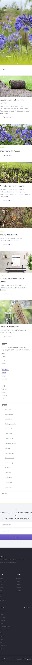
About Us (2, 581)
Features (2, 620)
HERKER (2, 147)
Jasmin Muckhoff (9, 458)
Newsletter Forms (5, 626)
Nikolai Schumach (9, 453)
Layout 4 (18, 587)
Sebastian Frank (9, 414)
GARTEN (2, 231)
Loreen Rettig (8, 433)
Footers (2, 648)
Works (1, 590)
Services (2, 587)
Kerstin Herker (8, 477)
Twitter (3, 356)
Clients (2, 623)
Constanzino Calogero (10, 443)
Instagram (4, 360)
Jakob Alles (8, 467)
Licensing (19, 659)
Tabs (1, 639)
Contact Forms (4, 630)
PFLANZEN (4, 379)
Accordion (3, 642)
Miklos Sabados (9, 438)
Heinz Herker (8, 56)
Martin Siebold (8, 429)
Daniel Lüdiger (8, 419)
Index (1, 578)
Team (1, 584)
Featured (4, 398)
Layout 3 (18, 584)
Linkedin (4, 363)
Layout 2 (18, 581)
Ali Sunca (7, 448)
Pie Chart (2, 614)
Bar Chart (2, 617)
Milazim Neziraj (9, 463)
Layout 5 (18, 590)
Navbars (2, 611)
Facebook (4, 353)
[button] (3, 32)
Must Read (4, 389)
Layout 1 (18, 578)
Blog (1, 597)
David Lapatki (8, 409)
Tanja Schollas (8, 482)
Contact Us (3, 600)
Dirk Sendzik (8, 472)
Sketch (3, 392)
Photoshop (4, 395)
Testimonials (3, 645)
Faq (1, 594)
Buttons (2, 633)
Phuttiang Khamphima (10, 424)
